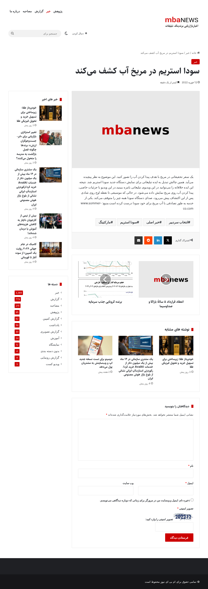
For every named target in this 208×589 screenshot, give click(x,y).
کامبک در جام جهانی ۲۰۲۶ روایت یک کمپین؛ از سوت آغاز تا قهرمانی (25, 251)
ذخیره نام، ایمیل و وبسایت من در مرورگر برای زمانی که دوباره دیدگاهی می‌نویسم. (145, 500)
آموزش (55, 338)
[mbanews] (182, 22)
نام (190, 465)
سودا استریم (128, 222)
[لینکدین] (158, 240)
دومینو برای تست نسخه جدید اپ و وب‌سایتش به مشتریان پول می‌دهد (95, 363)
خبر (48, 11)
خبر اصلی (152, 222)
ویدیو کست (52, 364)
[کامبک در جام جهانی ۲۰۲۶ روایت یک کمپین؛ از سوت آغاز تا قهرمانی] (50, 249)
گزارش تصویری (49, 331)
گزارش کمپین (51, 318)
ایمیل (189, 483)
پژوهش (57, 11)
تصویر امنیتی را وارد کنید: (159, 519)
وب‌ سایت (128, 483)
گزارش (39, 11)
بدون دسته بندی (50, 351)
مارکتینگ (105, 222)
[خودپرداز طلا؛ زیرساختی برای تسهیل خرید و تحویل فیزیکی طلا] (176, 345)
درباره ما (15, 11)
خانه (194, 52)
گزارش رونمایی (49, 357)
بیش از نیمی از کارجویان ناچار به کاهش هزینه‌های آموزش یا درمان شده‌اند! (26, 224)
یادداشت (54, 325)
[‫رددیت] (148, 240)
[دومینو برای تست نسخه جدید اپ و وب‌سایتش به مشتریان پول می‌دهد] (95, 345)
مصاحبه (27, 11)
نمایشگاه (54, 344)
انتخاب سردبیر (178, 222)
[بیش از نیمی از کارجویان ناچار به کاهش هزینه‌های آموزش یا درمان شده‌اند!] (50, 221)
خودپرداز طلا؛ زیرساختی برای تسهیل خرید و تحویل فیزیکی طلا (177, 363)
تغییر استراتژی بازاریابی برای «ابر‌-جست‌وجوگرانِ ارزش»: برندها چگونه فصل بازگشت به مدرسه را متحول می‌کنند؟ (26, 145)
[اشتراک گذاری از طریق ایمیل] (138, 240)
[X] (168, 240)
